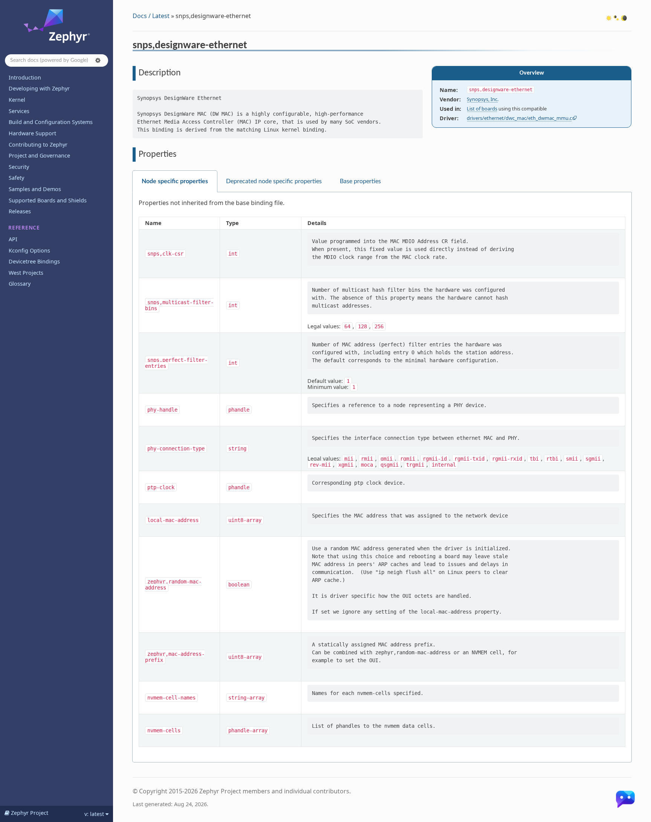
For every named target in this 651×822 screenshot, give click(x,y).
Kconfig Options (29, 250)
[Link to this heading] (252, 46)
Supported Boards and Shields (48, 200)
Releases (20, 211)
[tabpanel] (382, 477)
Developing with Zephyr (39, 88)
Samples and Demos (35, 189)
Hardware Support (32, 133)
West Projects (26, 272)
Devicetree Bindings (34, 261)
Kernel (17, 99)
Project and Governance (39, 155)
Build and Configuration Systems (51, 122)
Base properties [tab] (360, 181)
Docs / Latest (151, 16)
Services (19, 111)
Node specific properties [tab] (175, 181)
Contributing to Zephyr (38, 144)
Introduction (25, 77)
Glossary (20, 283)
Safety (16, 177)
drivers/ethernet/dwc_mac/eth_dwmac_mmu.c (519, 118)
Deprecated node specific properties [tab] (274, 181)
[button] (98, 60)
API (13, 239)
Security (19, 166)
